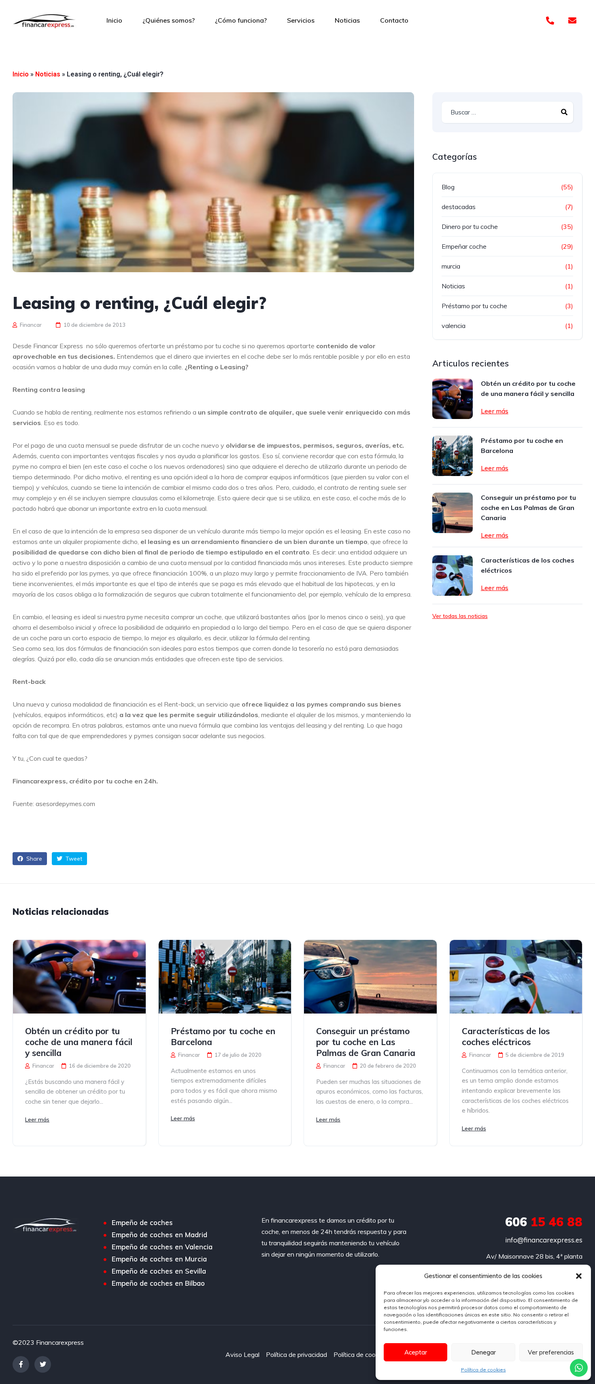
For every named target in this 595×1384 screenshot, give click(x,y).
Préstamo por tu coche (474, 306)
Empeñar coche (464, 246)
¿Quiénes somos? (168, 20)
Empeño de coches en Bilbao (158, 1283)
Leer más (494, 411)
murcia (451, 266)
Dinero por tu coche (470, 226)
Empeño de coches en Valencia (162, 1247)
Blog (448, 187)
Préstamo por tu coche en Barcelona (522, 445)
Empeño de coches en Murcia (159, 1259)
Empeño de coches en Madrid (159, 1235)
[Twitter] (42, 1364)
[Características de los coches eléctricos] (452, 575)
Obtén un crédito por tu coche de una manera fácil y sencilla (528, 388)
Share (33, 858)
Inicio (114, 20)
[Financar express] (44, 20)
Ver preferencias (551, 1352)
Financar (30, 325)
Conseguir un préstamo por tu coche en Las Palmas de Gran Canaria (528, 507)
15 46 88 (543, 1222)
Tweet (73, 858)
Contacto (394, 20)
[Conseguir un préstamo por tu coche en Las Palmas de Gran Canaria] (452, 513)
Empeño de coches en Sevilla (159, 1271)
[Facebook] (21, 1364)
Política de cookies (483, 1370)
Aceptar (415, 1352)
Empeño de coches (142, 1223)
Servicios (300, 20)
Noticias (347, 20)
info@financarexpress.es (543, 1240)
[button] (579, 1276)
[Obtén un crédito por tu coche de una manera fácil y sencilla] (452, 399)
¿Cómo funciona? (241, 20)
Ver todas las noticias (460, 616)
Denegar (483, 1352)
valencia (453, 326)
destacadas (459, 207)
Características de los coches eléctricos (527, 565)
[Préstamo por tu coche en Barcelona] (452, 456)
